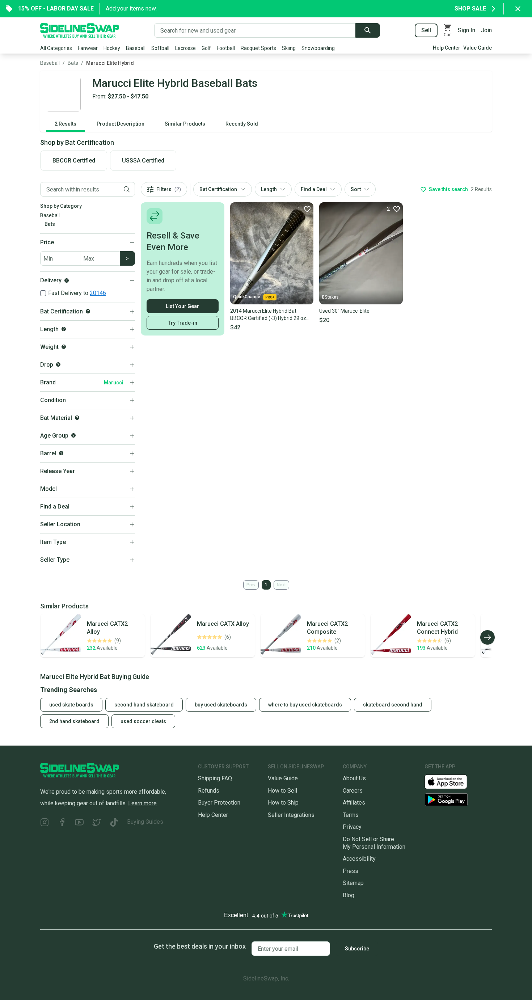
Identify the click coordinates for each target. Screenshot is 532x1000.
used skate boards (71, 705)
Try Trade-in (182, 323)
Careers (353, 790)
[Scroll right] (487, 637)
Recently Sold (241, 124)
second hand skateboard (144, 705)
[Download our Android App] (458, 799)
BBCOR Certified (73, 160)
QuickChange (246, 296)
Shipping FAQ (215, 778)
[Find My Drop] (58, 364)
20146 (98, 293)
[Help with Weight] (64, 347)
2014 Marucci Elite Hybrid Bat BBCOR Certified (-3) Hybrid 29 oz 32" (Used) (268, 315)
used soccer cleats (143, 721)
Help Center (446, 48)
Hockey (112, 48)
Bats (73, 63)
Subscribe (357, 949)
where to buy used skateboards (305, 705)
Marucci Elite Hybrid (110, 63)
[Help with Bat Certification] (88, 311)
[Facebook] (62, 823)
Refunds (208, 790)
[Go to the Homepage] (79, 30)
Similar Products (185, 124)
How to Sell (282, 790)
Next (281, 584)
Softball (160, 48)
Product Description (120, 124)
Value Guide (477, 48)
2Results (65, 124)
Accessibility (359, 858)
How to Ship (283, 802)
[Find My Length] (64, 329)
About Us (354, 778)
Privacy (352, 826)
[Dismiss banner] (518, 8)
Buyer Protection (219, 802)
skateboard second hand (392, 705)
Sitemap (353, 882)
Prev (251, 584)
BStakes (330, 297)
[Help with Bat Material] (77, 417)
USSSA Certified (143, 160)
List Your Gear (182, 306)
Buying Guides (145, 821)
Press (350, 871)
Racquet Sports (258, 48)
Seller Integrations (291, 814)
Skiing (289, 48)
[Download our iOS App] (452, 781)
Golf (206, 48)
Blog (348, 895)
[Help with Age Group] (73, 435)
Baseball (135, 48)
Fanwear (88, 48)
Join (486, 30)
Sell (426, 30)
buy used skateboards (221, 705)
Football (226, 48)
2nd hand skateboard (74, 721)
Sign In (466, 30)
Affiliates (354, 802)
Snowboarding (318, 48)
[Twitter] (96, 823)
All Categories (56, 48)
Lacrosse (185, 48)
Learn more (142, 803)
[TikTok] (114, 823)
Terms (351, 814)
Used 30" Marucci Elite (344, 311)
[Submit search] (367, 30)
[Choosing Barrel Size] (61, 453)
